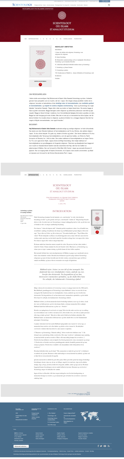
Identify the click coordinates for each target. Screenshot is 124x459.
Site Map (92, 451)
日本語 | (61, 436)
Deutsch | (40, 435)
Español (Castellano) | (85, 433)
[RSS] (108, 446)
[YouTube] (104, 446)
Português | (62, 438)
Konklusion (58, 76)
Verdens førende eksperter (36, 417)
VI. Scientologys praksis (61, 70)
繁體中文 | (18, 433)
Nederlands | (18, 438)
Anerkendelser (50, 5)
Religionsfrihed (38, 5)
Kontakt (87, 451)
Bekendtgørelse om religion (68, 422)
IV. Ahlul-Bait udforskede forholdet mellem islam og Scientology (72, 64)
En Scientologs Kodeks (53, 422)
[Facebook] (98, 446)
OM (25, 39)
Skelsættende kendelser (21, 419)
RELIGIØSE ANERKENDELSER (20, 409)
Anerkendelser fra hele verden (21, 416)
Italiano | (39, 436)
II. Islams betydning (60, 57)
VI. (57, 39)
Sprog (14, 429)
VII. (60, 39)
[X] (101, 446)
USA (17, 413)
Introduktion (58, 49)
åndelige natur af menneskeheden (66, 103)
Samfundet (80, 5)
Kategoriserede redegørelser (35, 413)
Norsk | (40, 438)
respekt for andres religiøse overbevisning (58, 106)
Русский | (82, 438)
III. (46, 39)
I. (40, 39)
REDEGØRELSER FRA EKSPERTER (36, 409)
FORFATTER (78, 39)
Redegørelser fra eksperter (62, 5)
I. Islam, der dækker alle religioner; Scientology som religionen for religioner (69, 53)
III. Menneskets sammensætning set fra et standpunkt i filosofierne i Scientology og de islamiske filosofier (73, 61)
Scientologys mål (52, 415)
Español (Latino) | (20, 435)
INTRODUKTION (33, 39)
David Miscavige (52, 424)
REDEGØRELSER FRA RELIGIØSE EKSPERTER (37, 9)
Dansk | (39, 433)
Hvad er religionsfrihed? (69, 413)
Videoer (86, 5)
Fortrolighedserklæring (52, 451)
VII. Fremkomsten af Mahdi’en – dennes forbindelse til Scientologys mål (74, 73)
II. (43, 39)
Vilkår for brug (62, 451)
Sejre (44, 5)
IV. (50, 39)
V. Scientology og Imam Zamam (63, 67)
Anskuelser (73, 5)
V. (53, 39)
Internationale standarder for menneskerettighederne (70, 417)
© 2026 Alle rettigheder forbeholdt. (29, 451)
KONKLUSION (68, 39)
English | (61, 433)
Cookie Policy (70, 451)
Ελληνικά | (82, 435)
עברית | (17, 436)
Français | (61, 435)
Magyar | (82, 436)
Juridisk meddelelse (79, 451)
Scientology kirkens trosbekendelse (52, 419)
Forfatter (57, 78)
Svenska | (18, 440)
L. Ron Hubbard (51, 413)
